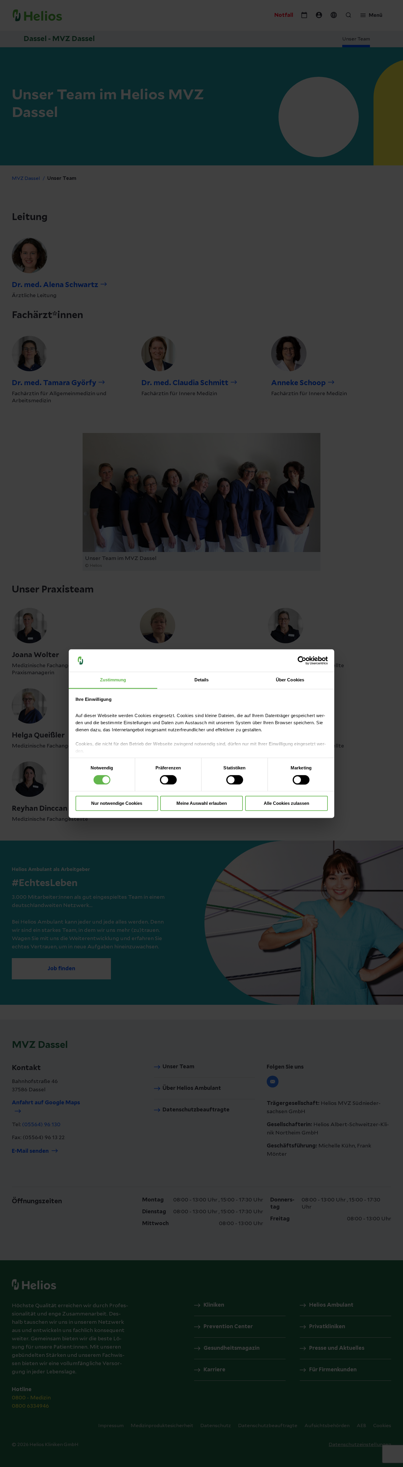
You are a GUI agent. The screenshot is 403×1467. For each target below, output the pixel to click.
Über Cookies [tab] (290, 680)
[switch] (168, 779)
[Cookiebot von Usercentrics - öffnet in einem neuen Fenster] (302, 660)
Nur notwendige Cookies (116, 803)
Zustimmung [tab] (113, 680)
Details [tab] (201, 680)
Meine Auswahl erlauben (201, 803)
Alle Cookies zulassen (286, 803)
